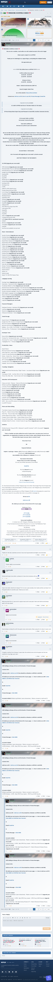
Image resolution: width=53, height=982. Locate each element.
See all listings (48, 16)
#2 (2, 554)
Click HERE (14, 693)
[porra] (9, 2)
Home (2, 10)
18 (45, 40)
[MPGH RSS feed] (16, 972)
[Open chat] (7, 6)
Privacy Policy (34, 964)
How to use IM (26, 96)
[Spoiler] (25, 918)
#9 (6, 642)
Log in (49, 2)
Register (43, 2)
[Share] (51, 13)
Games (25, 966)
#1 (2, 543)
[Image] (22, 918)
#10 (3, 656)
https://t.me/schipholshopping (26, 482)
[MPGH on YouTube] (9, 972)
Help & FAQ (33, 971)
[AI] (19, 6)
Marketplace (26, 968)
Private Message (35, 96)
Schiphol (35, 491)
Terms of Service (33, 969)
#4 (2, 578)
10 (40, 40)
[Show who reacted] (50, 543)
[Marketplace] (24, 6)
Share (43, 543)
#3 (6, 566)
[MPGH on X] (5, 972)
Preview (47, 917)
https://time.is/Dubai (31, 92)
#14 (6, 851)
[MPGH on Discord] (2, 972)
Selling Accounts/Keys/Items (21, 10)
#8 (2, 631)
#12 (3, 748)
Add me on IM (18, 96)
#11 (3, 700)
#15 (6, 905)
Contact (47, 966)
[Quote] (13, 918)
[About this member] (50, 45)
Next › (49, 40)
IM (29, 496)
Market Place (11, 10)
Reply (38, 543)
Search (25, 970)
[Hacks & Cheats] (14, 6)
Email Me (8, 685)
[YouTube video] (27, 918)
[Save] (48, 13)
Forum (5, 10)
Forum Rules (33, 966)
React (49, 700)
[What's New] (10, 6)
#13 (3, 796)
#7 (6, 619)
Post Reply (46, 928)
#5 (2, 591)
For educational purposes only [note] (30, 979)
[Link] (20, 918)
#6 (2, 605)
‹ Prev (30, 40)
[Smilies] (30, 918)
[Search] (25, 2)
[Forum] (3, 6)
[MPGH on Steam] (12, 972)
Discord (47, 964)
